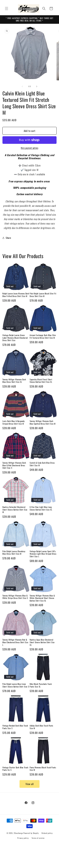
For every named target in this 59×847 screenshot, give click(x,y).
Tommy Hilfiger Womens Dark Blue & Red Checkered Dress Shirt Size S (14, 465)
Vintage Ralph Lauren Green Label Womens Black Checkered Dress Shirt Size (15, 338)
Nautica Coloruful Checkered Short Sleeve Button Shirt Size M (14, 509)
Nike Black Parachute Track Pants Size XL (41, 685)
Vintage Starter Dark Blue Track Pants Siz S (15, 768)
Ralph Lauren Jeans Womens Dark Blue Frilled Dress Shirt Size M (15, 294)
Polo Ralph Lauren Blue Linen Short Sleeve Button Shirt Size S (15, 685)
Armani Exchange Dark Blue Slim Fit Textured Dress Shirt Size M (43, 336)
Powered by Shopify (31, 833)
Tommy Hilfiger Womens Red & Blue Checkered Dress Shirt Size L (15, 642)
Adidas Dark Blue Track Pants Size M (41, 726)
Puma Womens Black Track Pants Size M (43, 768)
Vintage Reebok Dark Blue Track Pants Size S (15, 726)
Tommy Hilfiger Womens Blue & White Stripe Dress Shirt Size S (15, 596)
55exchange (18, 833)
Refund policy (47, 833)
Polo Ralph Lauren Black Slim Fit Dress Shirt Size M (43, 294)
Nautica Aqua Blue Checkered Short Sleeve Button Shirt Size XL (42, 642)
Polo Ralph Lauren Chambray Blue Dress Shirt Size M (13, 552)
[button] (6, 8)
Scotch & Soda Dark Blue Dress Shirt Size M (42, 464)
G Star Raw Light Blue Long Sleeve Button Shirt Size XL (41, 508)
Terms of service (38, 838)
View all (30, 784)
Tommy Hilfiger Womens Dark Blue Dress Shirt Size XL (14, 380)
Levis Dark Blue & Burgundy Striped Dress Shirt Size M (13, 422)
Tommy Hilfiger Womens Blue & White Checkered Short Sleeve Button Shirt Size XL (42, 598)
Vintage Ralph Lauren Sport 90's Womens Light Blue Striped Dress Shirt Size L (43, 554)
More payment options (29, 147)
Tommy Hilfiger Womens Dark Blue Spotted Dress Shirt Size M (43, 422)
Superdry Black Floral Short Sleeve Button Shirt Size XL (41, 380)
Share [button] (8, 237)
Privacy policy (23, 838)
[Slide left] (22, 86)
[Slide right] (36, 86)
